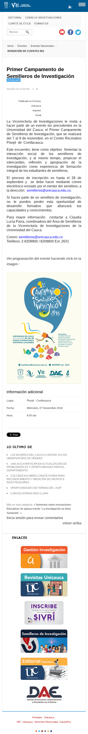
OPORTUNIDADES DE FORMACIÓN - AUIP (35, 487)
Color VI (51, 731)
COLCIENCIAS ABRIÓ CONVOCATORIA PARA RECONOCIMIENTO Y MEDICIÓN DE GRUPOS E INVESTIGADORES (36, 479)
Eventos (22, 45)
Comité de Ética (19, 24)
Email (38, 115)
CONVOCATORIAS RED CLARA (29, 493)
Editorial (15, 18)
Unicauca (49, 717)
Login (70, 7)
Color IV (45, 731)
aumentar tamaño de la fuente (37, 88)
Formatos (41, 24)
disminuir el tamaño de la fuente (33, 88)
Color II (39, 731)
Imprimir (37, 110)
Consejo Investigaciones (43, 18)
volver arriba (72, 523)
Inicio (10, 45)
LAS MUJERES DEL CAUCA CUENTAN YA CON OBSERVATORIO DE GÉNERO (37, 456)
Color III (42, 731)
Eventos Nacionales (42, 45)
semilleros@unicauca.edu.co (49, 190)
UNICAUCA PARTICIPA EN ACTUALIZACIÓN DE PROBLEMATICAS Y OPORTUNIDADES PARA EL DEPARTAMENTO (37, 467)
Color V (48, 731)
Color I (36, 731)
